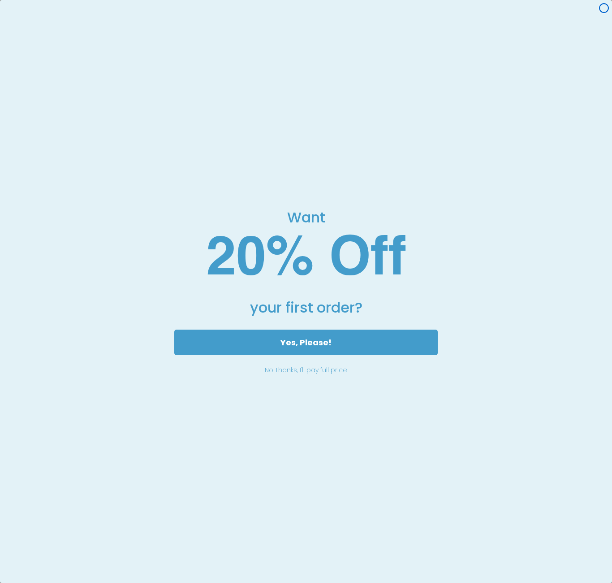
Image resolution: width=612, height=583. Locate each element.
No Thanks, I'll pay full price (306, 369)
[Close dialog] (603, 8)
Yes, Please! (306, 342)
